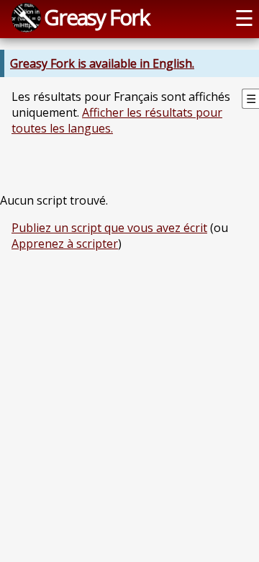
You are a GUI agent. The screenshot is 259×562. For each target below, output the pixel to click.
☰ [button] (244, 17)
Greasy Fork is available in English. (102, 63)
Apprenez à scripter (65, 243)
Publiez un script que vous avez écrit (109, 228)
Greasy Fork (96, 17)
